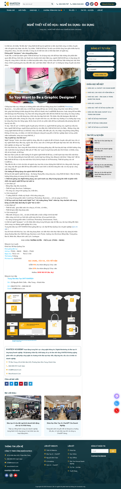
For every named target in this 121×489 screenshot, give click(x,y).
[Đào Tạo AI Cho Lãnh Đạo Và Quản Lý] (89, 141)
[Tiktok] (92, 4)
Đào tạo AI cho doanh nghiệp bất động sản (103, 149)
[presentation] (7, 408)
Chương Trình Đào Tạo (52, 10)
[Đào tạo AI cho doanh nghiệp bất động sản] (89, 149)
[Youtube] (96, 4)
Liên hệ (100, 10)
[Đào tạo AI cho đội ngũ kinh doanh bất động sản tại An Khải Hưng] (89, 173)
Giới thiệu (22, 10)
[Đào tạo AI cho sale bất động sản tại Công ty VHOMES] (89, 165)
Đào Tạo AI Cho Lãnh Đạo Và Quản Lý (103, 141)
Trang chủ (43, 29)
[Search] (52, 4)
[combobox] (35, 4)
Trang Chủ (11, 10)
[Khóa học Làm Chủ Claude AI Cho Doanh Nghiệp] (89, 157)
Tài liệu (71, 10)
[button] (7, 384)
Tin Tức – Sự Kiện (87, 10)
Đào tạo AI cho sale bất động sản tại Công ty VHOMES (103, 165)
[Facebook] (87, 4)
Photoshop (69, 106)
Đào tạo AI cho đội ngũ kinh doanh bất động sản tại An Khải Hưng (103, 174)
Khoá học (33, 10)
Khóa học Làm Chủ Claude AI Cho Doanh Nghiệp (103, 157)
